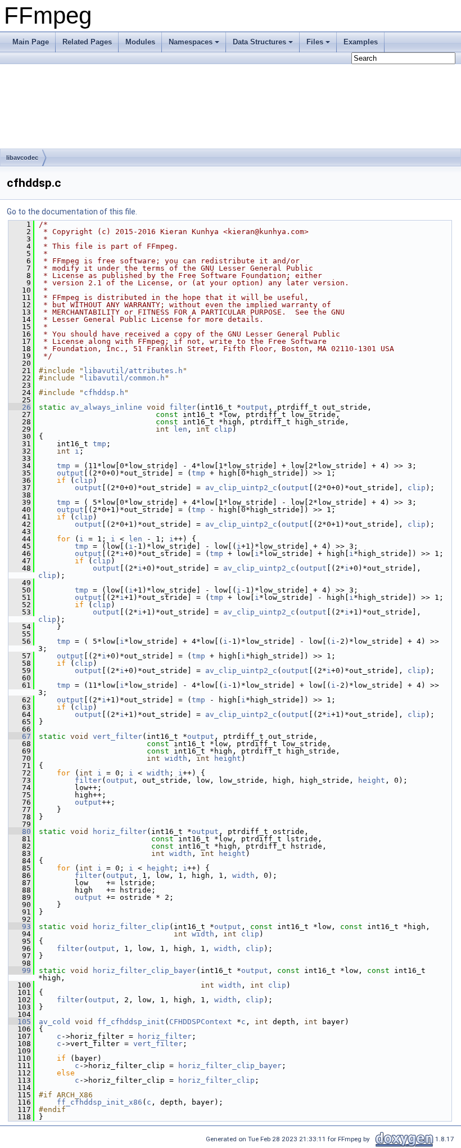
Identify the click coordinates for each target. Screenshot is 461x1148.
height (227, 758)
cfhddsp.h (104, 392)
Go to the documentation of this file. (72, 211)
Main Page (30, 42)
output (254, 407)
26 (19, 407)
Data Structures (259, 42)
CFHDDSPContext (200, 1021)
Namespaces (191, 42)
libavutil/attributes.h (133, 370)
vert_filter (117, 736)
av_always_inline (106, 407)
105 (19, 1021)
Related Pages (87, 42)
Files (314, 42)
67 (19, 736)
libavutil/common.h (124, 378)
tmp (99, 444)
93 (19, 926)
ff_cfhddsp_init (131, 1021)
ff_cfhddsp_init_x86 (99, 1102)
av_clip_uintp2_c (241, 487)
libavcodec (22, 157)
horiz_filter (120, 831)
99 (19, 970)
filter (182, 407)
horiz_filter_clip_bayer (144, 970)
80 (19, 831)
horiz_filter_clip (131, 926)
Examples (361, 42)
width (176, 758)
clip (223, 429)
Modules (140, 42)
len (180, 429)
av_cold (54, 1021)
